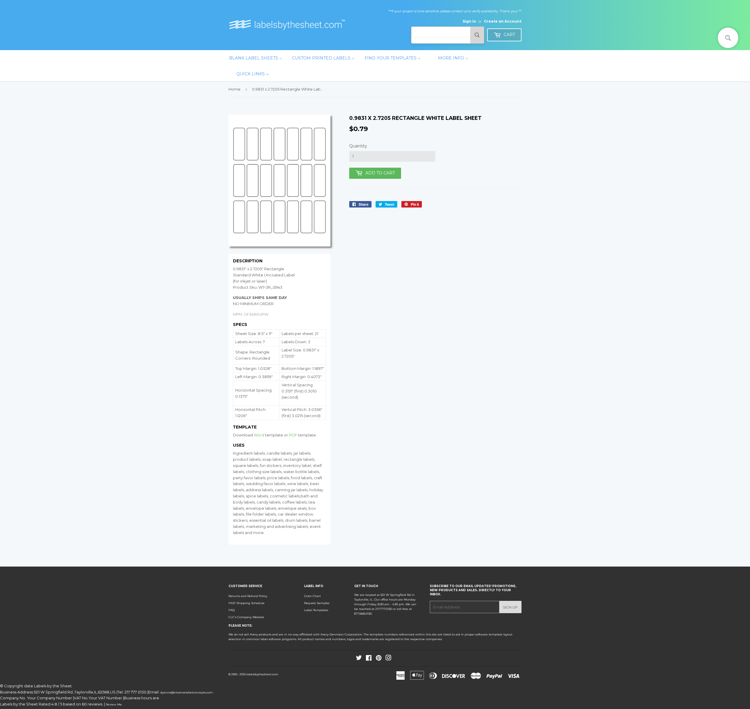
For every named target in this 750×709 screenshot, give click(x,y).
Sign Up (510, 607)
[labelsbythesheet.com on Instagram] (388, 659)
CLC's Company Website (246, 617)
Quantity (358, 146)
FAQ (232, 610)
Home (235, 89)
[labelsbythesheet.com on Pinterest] (379, 659)
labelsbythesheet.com (262, 674)
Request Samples (316, 603)
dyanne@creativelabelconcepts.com (187, 692)
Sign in (469, 21)
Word (259, 435)
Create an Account (502, 21)
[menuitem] (255, 58)
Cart (508, 34)
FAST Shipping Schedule (247, 603)
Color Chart (312, 596)
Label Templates (316, 610)
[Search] (477, 35)
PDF (293, 435)
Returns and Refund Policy (248, 596)
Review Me (114, 704)
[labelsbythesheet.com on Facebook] (369, 659)
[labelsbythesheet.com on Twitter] (359, 659)
